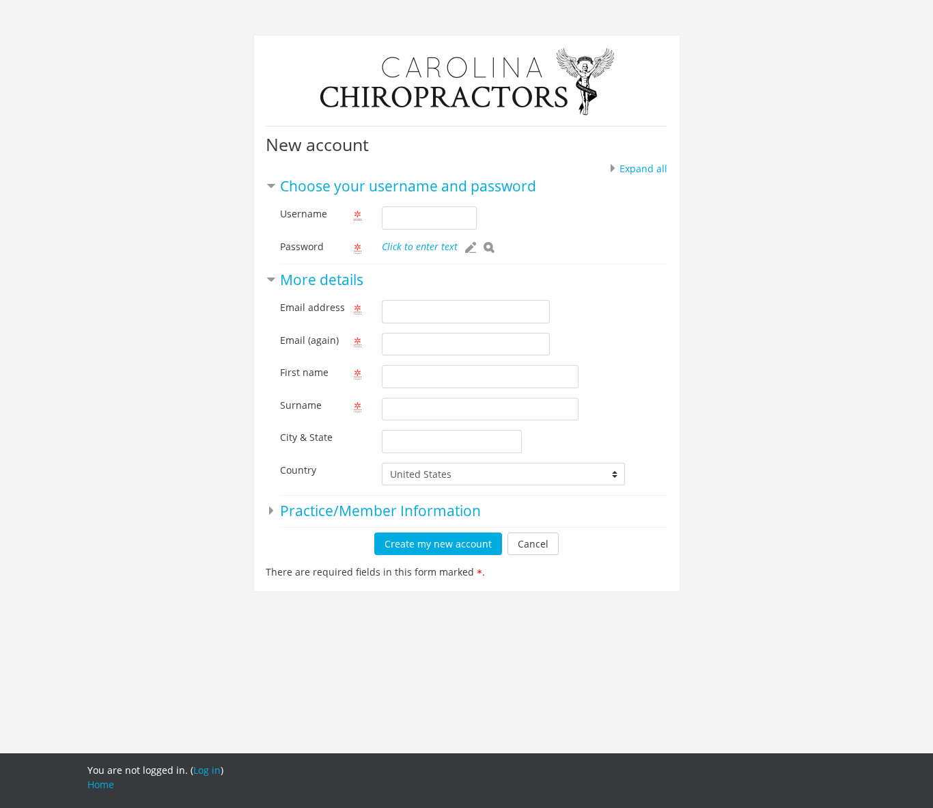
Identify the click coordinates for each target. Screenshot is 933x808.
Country (298, 469)
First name (304, 372)
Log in (207, 770)
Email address (312, 307)
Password (302, 246)
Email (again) (309, 340)
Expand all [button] (643, 168)
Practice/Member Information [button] (380, 510)
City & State (306, 437)
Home (100, 784)
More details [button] (321, 279)
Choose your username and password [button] (408, 186)
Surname (301, 405)
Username (303, 213)
